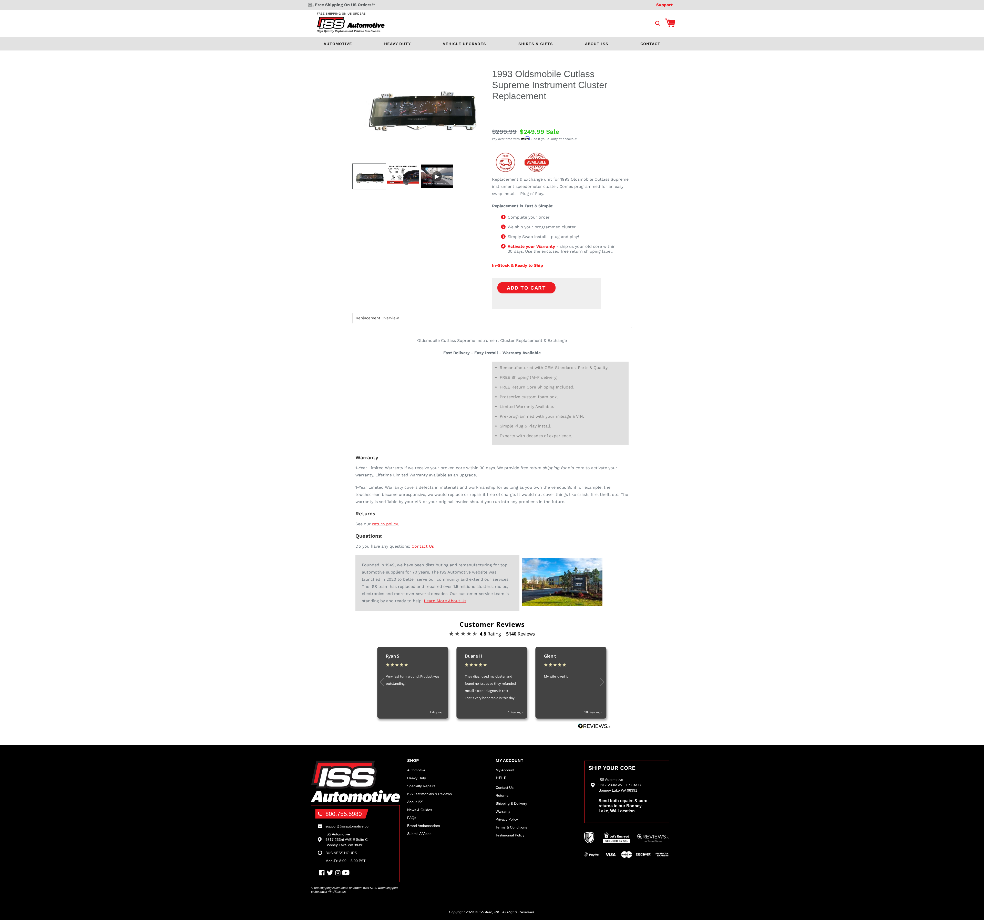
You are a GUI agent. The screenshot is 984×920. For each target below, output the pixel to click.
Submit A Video (419, 834)
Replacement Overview (377, 318)
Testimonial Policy (510, 835)
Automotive (338, 44)
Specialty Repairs (421, 786)
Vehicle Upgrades (464, 44)
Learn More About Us (445, 600)
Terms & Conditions (511, 827)
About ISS (596, 44)
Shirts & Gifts (535, 44)
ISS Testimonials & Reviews (429, 794)
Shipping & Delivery (511, 803)
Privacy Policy (507, 819)
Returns (502, 795)
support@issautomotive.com (348, 826)
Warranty (503, 811)
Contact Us (423, 546)
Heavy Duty (397, 44)
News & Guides (419, 810)
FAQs (411, 818)
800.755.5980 (343, 814)
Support (664, 4)
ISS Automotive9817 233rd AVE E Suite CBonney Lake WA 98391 (346, 839)
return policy (385, 524)
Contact (650, 44)
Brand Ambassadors (423, 826)
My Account (505, 770)
